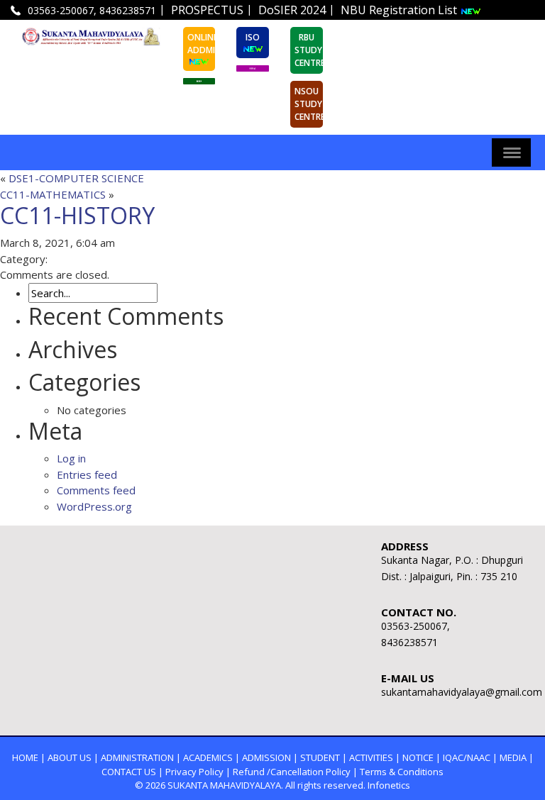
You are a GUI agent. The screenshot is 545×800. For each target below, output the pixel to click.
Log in (71, 458)
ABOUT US (70, 757)
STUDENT (320, 757)
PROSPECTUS (207, 10)
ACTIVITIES (371, 757)
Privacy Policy (194, 771)
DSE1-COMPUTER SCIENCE (76, 178)
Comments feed (96, 490)
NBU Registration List (400, 10)
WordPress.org (94, 506)
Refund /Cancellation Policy (292, 771)
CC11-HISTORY (77, 215)
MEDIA (513, 757)
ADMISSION (266, 757)
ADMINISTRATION (137, 757)
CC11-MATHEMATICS (53, 194)
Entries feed (87, 474)
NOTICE (418, 757)
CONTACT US (128, 771)
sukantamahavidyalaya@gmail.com (432, 28)
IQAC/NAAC (466, 757)
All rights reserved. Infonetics (347, 785)
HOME (25, 757)
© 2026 (150, 785)
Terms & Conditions (402, 771)
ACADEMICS (208, 757)
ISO (253, 37)
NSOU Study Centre (308, 104)
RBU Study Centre (308, 50)
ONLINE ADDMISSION (201, 43)
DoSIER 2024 (292, 10)
